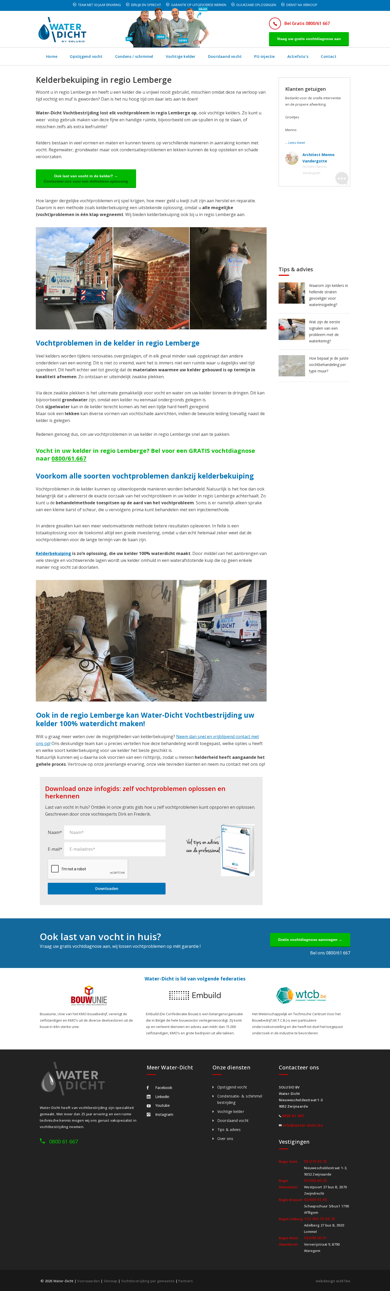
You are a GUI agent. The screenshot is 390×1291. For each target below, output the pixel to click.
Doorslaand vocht (225, 56)
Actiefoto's (297, 56)
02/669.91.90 (315, 1199)
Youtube (162, 1105)
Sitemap (111, 1281)
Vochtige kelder (181, 56)
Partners (185, 1281)
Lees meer (296, 142)
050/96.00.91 (315, 1237)
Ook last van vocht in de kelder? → (86, 178)
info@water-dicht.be (303, 1125)
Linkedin (162, 1096)
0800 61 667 (63, 1141)
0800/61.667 (68, 458)
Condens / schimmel (134, 56)
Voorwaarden (88, 1281)
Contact (328, 56)
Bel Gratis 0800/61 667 (307, 23)
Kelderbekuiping (53, 553)
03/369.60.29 (315, 1180)
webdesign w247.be (333, 1281)
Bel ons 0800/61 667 (330, 953)
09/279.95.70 (315, 1161)
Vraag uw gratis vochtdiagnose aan (309, 39)
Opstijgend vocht (86, 56)
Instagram (164, 1114)
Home (51, 56)
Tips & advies (229, 1129)
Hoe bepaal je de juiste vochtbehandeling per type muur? (329, 364)
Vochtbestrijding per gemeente (148, 1281)
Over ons (225, 1138)
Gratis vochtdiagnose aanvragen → (310, 939)
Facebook (163, 1087)
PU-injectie (264, 56)
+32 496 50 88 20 (319, 1218)
